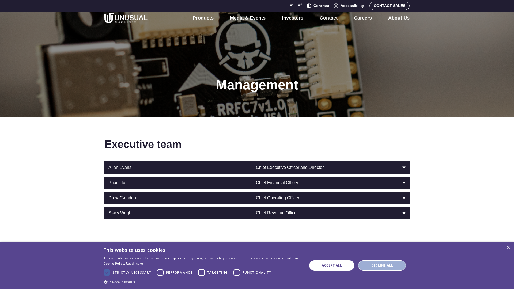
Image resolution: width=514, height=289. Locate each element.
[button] (202, 282)
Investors (292, 18)
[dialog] (257, 265)
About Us (399, 18)
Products (203, 18)
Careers (363, 18)
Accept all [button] (332, 265)
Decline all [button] (382, 265)
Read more (134, 263)
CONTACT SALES (389, 5)
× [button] (508, 248)
